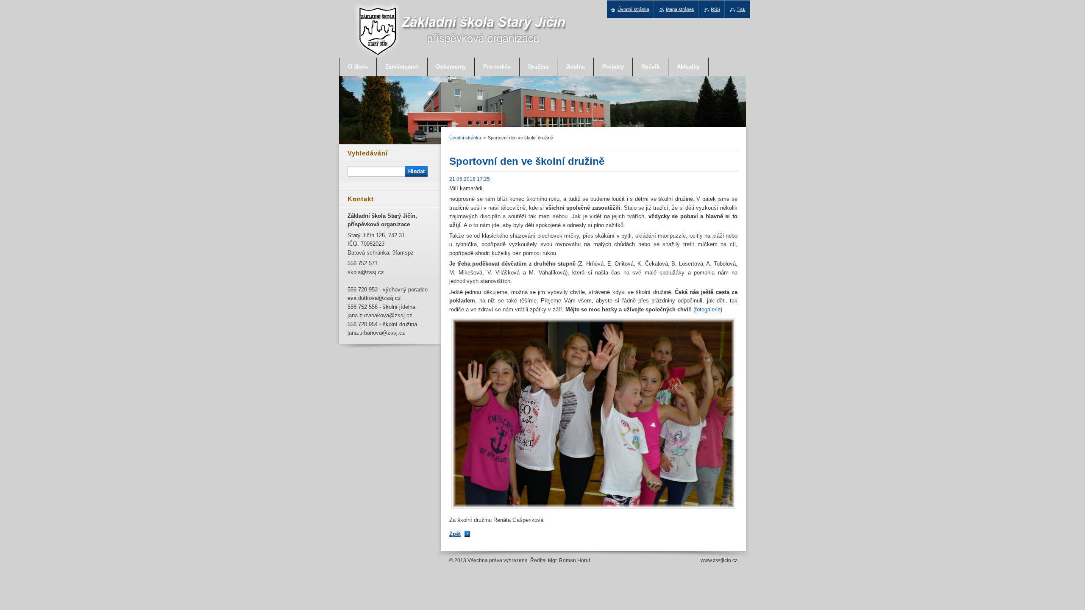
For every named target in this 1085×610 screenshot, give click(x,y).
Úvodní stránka (465, 137)
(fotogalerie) (707, 309)
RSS (715, 9)
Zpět (455, 534)
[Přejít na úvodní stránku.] (461, 56)
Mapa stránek (680, 9)
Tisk (741, 9)
